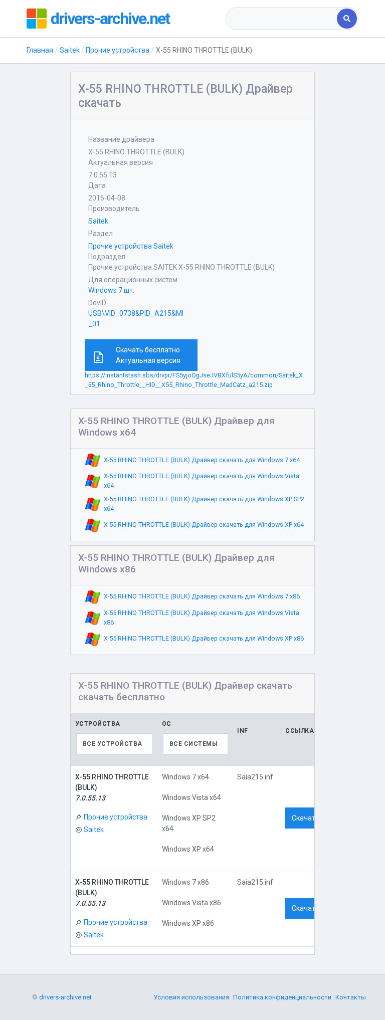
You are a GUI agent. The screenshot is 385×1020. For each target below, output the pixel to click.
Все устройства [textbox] (112, 743)
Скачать (305, 818)
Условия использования (191, 997)
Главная (40, 50)
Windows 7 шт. (111, 290)
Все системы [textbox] (193, 743)
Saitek (70, 50)
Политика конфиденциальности (282, 997)
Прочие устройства (117, 50)
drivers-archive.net (110, 18)
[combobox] (282, 19)
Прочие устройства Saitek (130, 246)
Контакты (350, 997)
